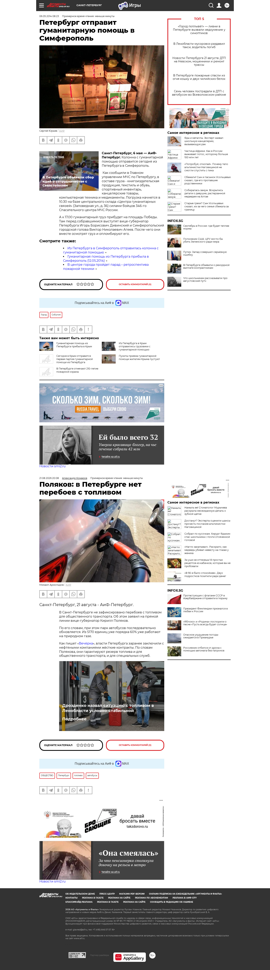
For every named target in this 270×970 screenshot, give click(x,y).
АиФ (62, 130)
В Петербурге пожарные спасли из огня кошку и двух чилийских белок (199, 77)
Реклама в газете (93, 898)
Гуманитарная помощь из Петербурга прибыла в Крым (74, 345)
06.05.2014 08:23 (49, 16)
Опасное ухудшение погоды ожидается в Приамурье (200, 636)
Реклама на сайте (119, 898)
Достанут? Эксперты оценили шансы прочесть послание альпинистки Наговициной (207, 523)
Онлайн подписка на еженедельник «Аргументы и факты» (185, 894)
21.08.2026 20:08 (49, 478)
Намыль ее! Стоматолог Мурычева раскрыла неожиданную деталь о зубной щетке (205, 510)
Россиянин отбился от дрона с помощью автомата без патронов (203, 649)
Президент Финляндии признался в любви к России (205, 610)
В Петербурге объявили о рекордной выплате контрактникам (206, 266)
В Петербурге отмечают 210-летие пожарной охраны (77, 370)
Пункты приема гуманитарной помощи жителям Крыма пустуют (139, 357)
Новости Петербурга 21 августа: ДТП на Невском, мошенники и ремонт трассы (199, 61)
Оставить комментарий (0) (135, 284)
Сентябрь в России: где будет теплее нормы (206, 227)
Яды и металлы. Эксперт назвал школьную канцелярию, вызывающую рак (203, 141)
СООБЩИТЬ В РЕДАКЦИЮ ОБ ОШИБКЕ (171, 902)
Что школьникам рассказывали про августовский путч (205, 279)
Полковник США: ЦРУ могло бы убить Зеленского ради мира (203, 240)
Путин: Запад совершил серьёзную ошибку (205, 253)
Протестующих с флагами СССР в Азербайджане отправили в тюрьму (205, 597)
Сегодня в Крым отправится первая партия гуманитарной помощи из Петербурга (74, 359)
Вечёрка (86, 643)
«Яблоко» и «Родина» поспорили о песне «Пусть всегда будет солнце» (205, 623)
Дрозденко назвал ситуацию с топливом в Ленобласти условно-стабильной (108, 708)
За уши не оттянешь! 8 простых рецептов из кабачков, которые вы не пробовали (207, 563)
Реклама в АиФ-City (185, 898)
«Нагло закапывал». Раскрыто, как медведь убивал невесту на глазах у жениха (206, 550)
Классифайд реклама (79, 902)
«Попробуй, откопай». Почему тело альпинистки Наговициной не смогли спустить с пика (206, 167)
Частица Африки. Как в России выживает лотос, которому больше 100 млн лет (206, 154)
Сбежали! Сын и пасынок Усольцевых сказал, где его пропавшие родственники (207, 180)
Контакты (71, 898)
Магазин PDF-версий (131, 894)
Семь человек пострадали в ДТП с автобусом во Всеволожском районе (199, 93)
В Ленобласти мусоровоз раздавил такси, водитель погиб (199, 45)
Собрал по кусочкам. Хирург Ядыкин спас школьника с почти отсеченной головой (207, 537)
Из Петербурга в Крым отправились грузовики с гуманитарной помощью (134, 346)
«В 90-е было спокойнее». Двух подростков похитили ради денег (205, 574)
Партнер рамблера (99, 955)
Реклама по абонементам (151, 898)
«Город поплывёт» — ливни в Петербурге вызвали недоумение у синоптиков (199, 30)
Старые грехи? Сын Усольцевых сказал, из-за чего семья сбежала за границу (206, 206)
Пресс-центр (107, 894)
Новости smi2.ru (52, 466)
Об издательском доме (80, 894)
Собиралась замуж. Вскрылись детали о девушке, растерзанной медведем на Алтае (204, 193)
